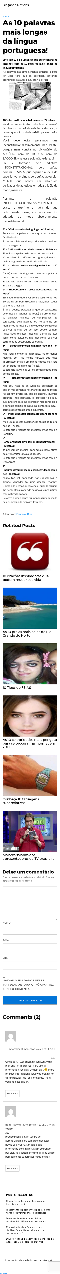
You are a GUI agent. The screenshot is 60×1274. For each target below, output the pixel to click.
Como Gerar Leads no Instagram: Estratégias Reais (25, 1202)
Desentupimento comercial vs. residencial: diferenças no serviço (26, 1220)
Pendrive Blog (24, 513)
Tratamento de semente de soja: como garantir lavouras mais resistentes (28, 1211)
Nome (7, 922)
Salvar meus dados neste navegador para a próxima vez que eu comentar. (28, 985)
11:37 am (50, 1124)
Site (5, 958)
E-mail (8, 940)
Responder (12, 1093)
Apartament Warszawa (22, 1048)
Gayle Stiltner (21, 1124)
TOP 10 (6, 16)
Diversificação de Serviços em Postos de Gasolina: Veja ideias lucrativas (30, 1240)
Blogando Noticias (16, 4)
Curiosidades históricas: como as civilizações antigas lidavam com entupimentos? (25, 1230)
